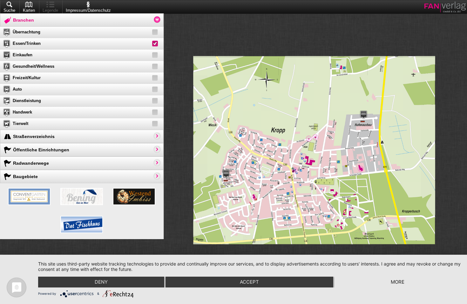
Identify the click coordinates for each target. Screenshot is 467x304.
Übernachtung (26, 32)
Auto (17, 89)
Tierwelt (20, 123)
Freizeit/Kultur (27, 77)
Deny (101, 282)
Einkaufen (22, 54)
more (397, 282)
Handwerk (22, 112)
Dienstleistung (27, 100)
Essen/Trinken (27, 43)
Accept (249, 282)
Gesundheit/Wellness (33, 66)
